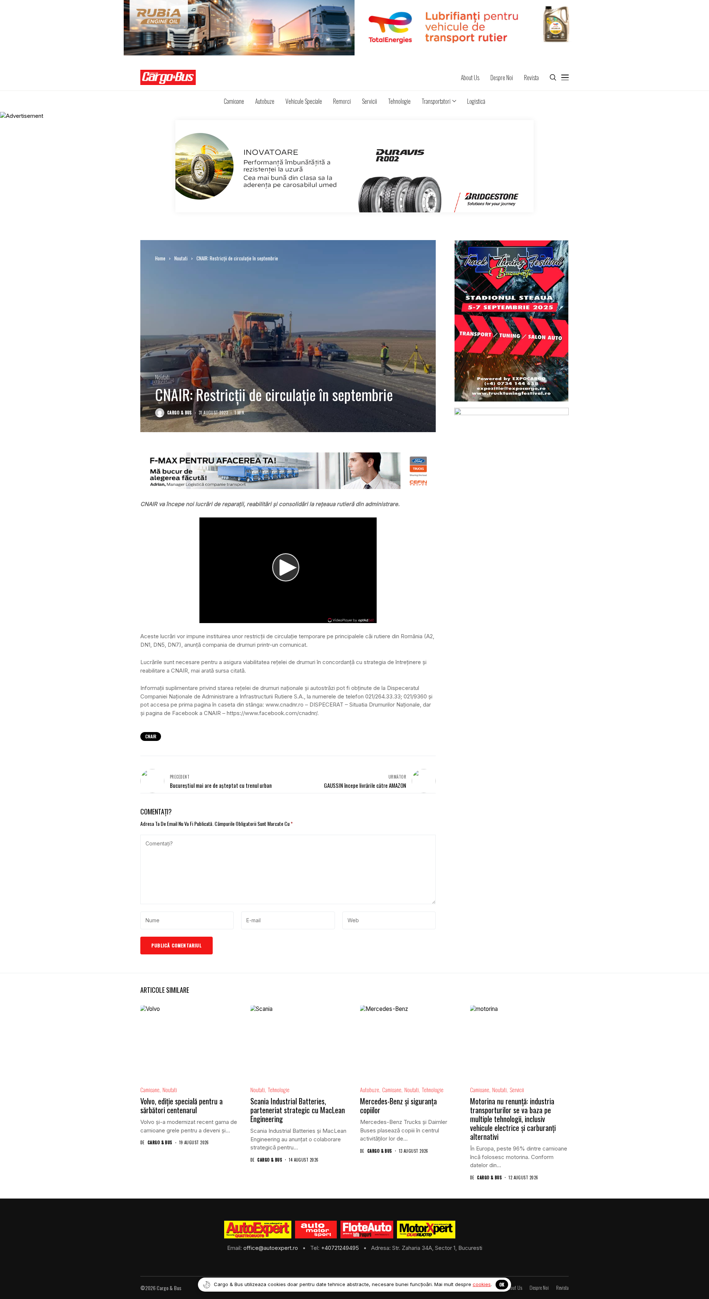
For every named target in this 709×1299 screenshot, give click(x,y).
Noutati (181, 258)
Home (160, 258)
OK (501, 1284)
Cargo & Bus (179, 412)
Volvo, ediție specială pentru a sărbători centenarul (181, 1105)
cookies (482, 1284)
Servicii (517, 1090)
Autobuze (369, 1090)
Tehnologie (279, 1090)
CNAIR (150, 736)
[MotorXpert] (426, 1229)
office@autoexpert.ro (271, 1247)
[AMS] (316, 1229)
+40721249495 (340, 1247)
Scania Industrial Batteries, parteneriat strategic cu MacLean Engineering (297, 1109)
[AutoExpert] (257, 1229)
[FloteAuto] (366, 1229)
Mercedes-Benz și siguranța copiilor (398, 1105)
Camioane (150, 1090)
